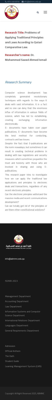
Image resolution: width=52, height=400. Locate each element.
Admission (10, 346)
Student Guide (12, 361)
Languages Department (16, 325)
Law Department (13, 306)
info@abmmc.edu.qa (14, 259)
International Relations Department (22, 320)
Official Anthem (12, 351)
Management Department (18, 296)
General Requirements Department (22, 330)
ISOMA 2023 (11, 281)
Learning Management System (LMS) (23, 366)
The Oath (9, 356)
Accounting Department (17, 301)
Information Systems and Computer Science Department (22, 313)
